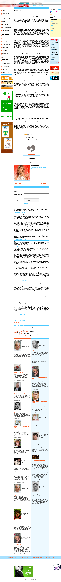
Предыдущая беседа (18, 183)
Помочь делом (31, 154)
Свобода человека (4, 54)
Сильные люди (4, 56)
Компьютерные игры (5, 47)
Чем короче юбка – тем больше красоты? (20, 327)
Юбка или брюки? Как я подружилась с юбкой (21, 331)
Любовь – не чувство (18, 372)
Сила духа (3, 37)
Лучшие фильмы (4, 70)
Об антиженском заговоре (18, 333)
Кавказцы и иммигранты (5, 34)
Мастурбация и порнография (18, 457)
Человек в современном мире (6, 48)
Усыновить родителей (18, 544)
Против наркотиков (34, 340)
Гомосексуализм (4, 28)
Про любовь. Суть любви (17, 437)
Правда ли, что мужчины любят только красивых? (21, 329)
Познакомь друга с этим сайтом (54, 17)
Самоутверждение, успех (5, 30)
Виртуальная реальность (35, 481)
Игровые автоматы (5, 50)
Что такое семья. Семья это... (18, 340)
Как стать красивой (5, 24)
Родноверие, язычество (35, 453)
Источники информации (5, 13)
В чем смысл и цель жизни (6, 63)
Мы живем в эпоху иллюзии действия (40, 492)
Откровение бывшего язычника (38, 460)
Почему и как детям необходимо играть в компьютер (39, 441)
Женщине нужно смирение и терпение (22, 519)
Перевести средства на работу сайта (31, 143)
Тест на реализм (53, 12)
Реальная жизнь (4, 10)
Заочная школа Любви (5, 72)
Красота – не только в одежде (18, 330)
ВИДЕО (3, 8)
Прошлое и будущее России (6, 62)
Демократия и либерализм (6, 35)
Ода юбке (15, 332)
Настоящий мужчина (17, 400)
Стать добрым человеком (5, 53)
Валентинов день (4, 57)
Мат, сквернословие (34, 364)
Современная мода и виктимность (19, 334)
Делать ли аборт (16, 418)
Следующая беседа (44, 183)
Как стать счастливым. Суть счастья (19, 380)
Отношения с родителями (17, 531)
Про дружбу (4, 25)
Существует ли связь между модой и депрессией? (22, 335)
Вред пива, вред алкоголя (6, 44)
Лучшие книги (4, 69)
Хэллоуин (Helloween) (5, 59)
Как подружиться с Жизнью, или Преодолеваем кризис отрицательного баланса (22, 393)
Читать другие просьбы (56, 35)
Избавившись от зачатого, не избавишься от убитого (38, 422)
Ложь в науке (4, 38)
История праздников (5, 60)
